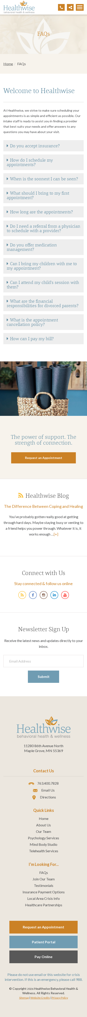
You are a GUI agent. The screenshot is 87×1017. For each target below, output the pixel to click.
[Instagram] (44, 594)
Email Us (48, 790)
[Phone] (61, 7)
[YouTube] (65, 594)
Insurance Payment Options (44, 892)
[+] (56, 534)
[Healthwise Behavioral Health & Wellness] (22, 594)
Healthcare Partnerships (43, 905)
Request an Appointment (43, 927)
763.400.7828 (48, 783)
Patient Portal (43, 942)
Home (8, 64)
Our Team (43, 831)
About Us (43, 825)
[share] (70, 7)
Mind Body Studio (43, 844)
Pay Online (43, 956)
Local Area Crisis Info (43, 898)
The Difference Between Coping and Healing (43, 506)
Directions (47, 797)
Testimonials (43, 885)
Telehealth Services (43, 851)
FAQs (43, 872)
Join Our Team (44, 879)
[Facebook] (33, 594)
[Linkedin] (54, 594)
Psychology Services (43, 838)
